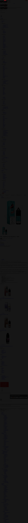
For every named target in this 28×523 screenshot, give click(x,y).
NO (0, 6)
